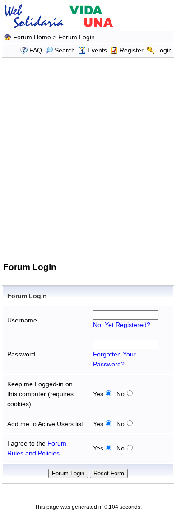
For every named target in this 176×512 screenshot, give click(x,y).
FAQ (35, 50)
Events (97, 50)
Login (164, 50)
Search (65, 50)
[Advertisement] (88, 158)
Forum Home (32, 37)
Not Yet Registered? (121, 324)
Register (132, 50)
